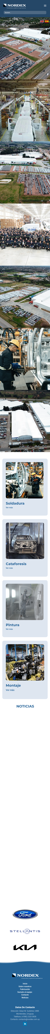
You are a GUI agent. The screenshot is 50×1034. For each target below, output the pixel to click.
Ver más (9, 507)
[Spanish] (47, 21)
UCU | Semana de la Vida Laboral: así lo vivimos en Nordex (23, 744)
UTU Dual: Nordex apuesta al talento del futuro (24, 806)
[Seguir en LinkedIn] (25, 1024)
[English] (42, 21)
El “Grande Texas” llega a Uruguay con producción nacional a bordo (23, 868)
